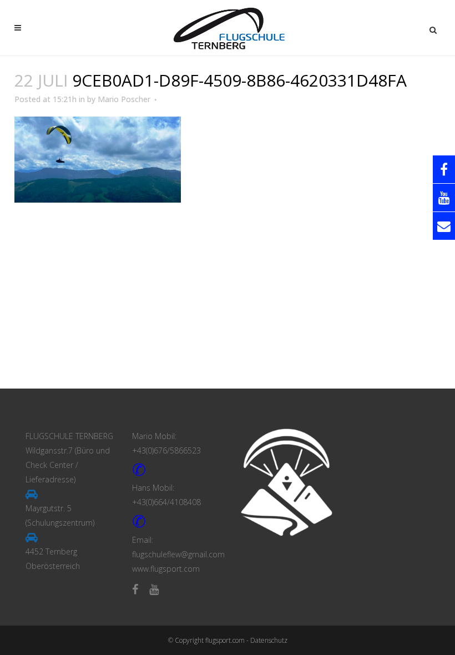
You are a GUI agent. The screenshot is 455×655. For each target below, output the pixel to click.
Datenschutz (268, 640)
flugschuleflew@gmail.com (178, 554)
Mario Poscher (124, 99)
